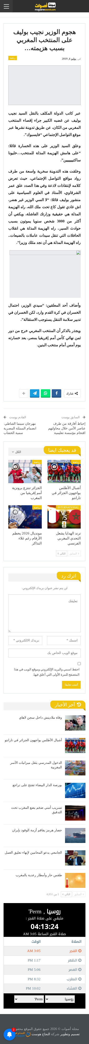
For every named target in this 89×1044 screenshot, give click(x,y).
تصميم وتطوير (70, 1034)
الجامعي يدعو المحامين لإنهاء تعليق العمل (33, 852)
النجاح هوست (40, 1034)
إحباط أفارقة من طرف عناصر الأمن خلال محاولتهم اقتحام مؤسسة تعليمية (66, 428)
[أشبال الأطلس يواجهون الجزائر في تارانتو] (64, 471)
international (68, 507)
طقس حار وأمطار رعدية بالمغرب (39, 875)
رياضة (12, 58)
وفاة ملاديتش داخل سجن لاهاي (40, 717)
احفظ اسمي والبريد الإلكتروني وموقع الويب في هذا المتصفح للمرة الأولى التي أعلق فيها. (47, 672)
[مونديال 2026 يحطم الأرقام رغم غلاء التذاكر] (25, 517)
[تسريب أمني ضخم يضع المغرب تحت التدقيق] (75, 813)
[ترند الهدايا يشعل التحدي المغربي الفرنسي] (64, 517)
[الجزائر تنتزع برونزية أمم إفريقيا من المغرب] (25, 471)
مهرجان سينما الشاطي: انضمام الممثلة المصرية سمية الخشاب (20, 428)
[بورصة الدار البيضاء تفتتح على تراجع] (75, 790)
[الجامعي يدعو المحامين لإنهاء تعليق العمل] (75, 858)
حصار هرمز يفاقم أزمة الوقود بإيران (37, 830)
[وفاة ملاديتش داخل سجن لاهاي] (75, 723)
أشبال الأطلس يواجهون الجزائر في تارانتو (33, 740)
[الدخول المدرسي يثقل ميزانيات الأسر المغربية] (75, 768)
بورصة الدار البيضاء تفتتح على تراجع (37, 785)
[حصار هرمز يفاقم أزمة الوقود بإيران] (75, 835)
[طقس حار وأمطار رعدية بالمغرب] (75, 880)
